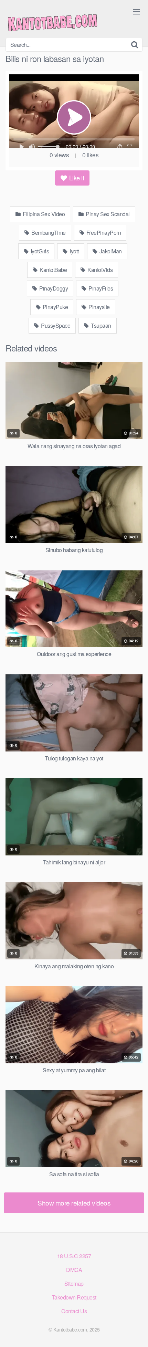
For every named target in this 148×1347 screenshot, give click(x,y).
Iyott (73, 251)
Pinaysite (98, 307)
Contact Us (74, 1311)
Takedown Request (74, 1297)
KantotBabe (53, 270)
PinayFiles (100, 288)
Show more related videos (74, 1202)
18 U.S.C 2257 (74, 1256)
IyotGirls (39, 251)
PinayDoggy (53, 288)
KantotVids (99, 270)
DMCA (74, 1270)
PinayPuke (54, 307)
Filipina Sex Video (43, 214)
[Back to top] (135, 1332)
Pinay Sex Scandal (107, 214)
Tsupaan (100, 325)
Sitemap (74, 1283)
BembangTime (48, 232)
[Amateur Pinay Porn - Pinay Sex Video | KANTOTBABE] (57, 22)
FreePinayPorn (103, 232)
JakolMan (110, 251)
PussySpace (55, 325)
